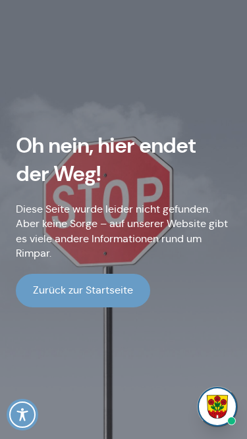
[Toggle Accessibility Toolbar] (22, 414)
